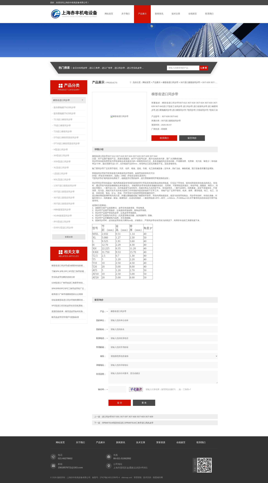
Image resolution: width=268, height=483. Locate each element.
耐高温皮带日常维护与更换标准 (65, 317)
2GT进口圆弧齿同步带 (64, 191)
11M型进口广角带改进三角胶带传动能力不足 (69, 283)
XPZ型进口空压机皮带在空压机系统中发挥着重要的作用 (69, 306)
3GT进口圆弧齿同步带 (64, 197)
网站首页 (109, 13)
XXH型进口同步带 (62, 161)
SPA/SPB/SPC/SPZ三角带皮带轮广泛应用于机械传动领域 (69, 288)
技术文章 (176, 13)
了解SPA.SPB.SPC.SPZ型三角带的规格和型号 (69, 271)
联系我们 (209, 13)
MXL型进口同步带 (62, 179)
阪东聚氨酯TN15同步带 (65, 113)
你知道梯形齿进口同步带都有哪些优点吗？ (69, 300)
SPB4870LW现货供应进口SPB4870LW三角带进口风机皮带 (127, 423)
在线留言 (192, 13)
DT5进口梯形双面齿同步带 (66, 137)
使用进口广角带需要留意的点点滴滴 (67, 294)
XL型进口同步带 (61, 167)
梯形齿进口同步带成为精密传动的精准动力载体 (69, 265)
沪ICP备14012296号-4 (110, 477)
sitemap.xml (126, 477)
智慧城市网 (158, 477)
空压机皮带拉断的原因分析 (63, 277)
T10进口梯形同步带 (63, 131)
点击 (82, 100)
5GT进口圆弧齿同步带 (64, 203)
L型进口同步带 (60, 173)
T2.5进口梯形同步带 (63, 119)
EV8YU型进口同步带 (63, 227)
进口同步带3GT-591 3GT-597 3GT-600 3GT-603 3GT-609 (127, 416)
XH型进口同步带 (61, 155)
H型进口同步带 (61, 149)
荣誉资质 (160, 442)
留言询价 (192, 138)
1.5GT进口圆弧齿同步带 (65, 185)
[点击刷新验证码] (136, 389)
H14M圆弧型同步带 (63, 215)
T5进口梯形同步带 (62, 125)
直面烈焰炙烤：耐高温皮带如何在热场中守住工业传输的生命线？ (69, 311)
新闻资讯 (159, 13)
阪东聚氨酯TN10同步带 (65, 107)
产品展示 (142, 13)
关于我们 (125, 13)
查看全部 (69, 237)
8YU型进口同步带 (62, 221)
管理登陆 (138, 477)
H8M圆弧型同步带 (62, 209)
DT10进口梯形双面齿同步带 (67, 143)
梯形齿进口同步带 (61, 100)
